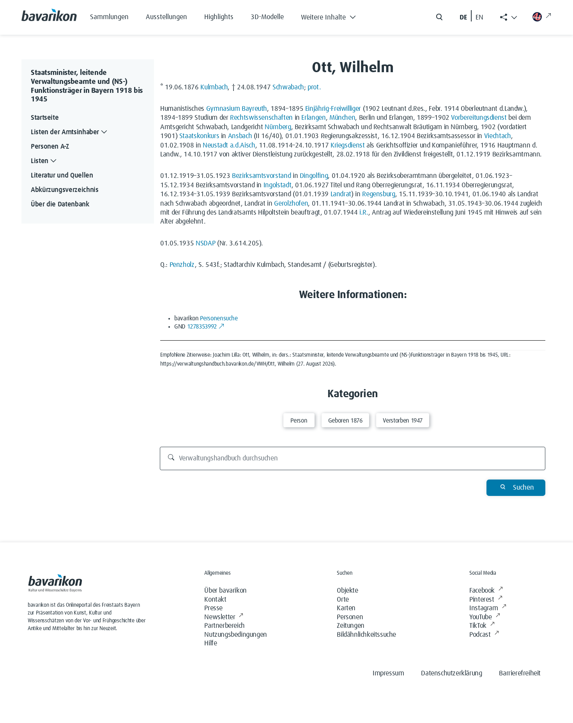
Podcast (479, 634)
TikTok (477, 625)
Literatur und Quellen (62, 175)
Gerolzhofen (291, 203)
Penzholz (182, 264)
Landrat (341, 194)
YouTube (480, 617)
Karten (346, 608)
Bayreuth (254, 108)
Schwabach (288, 87)
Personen (350, 617)
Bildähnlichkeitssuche (366, 634)
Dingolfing (314, 175)
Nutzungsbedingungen (235, 634)
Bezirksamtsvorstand (261, 175)
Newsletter (219, 617)
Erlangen (313, 117)
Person (298, 420)
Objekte (347, 590)
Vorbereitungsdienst (478, 117)
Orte (342, 599)
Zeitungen (350, 625)
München (342, 117)
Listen (39, 161)
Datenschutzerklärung (451, 673)
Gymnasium (223, 108)
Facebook (482, 590)
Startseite (44, 117)
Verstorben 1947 (403, 420)
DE (463, 17)
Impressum (388, 673)
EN (479, 17)
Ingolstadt (278, 185)
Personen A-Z (50, 146)
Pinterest (481, 599)
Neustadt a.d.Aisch (229, 145)
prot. (314, 87)
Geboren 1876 (345, 420)
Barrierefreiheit (520, 673)
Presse (213, 608)
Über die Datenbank (60, 204)
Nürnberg (278, 127)
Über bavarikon (225, 590)
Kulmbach (214, 87)
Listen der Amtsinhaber (65, 132)
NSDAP (205, 243)
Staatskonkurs (199, 136)
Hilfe (210, 643)
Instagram (483, 608)
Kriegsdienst (348, 145)
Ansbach (240, 136)
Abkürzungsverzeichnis (64, 190)
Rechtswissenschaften (261, 117)
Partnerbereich (224, 625)
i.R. (363, 212)
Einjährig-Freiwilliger (333, 108)
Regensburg (378, 194)
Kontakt (215, 599)
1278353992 (202, 326)
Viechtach (497, 136)
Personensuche (218, 318)
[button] (334, 15)
